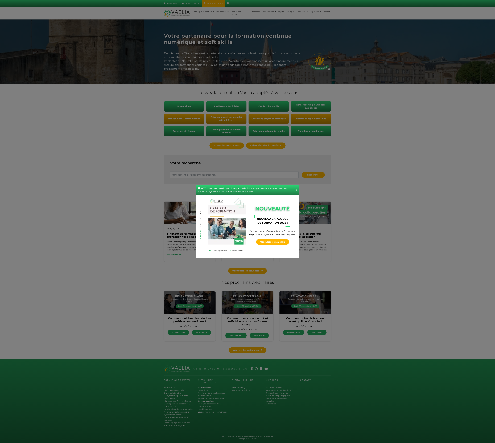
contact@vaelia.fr (220, 250)
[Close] (296, 190)
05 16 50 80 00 (238, 250)
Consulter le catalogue (272, 242)
